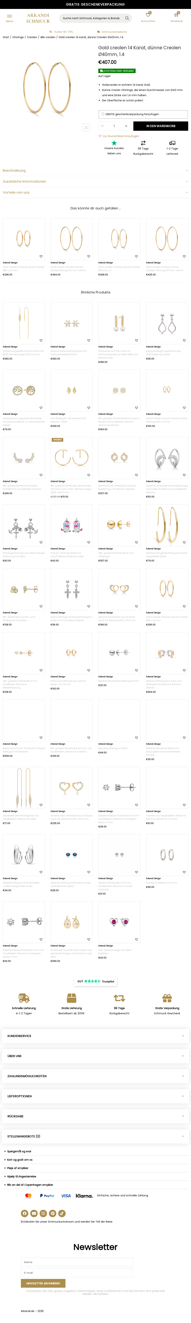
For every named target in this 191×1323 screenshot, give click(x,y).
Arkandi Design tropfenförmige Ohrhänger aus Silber (163, 352)
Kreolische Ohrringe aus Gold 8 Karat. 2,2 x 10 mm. (68, 682)
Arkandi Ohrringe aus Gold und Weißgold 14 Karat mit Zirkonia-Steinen (164, 684)
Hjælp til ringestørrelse (21, 1176)
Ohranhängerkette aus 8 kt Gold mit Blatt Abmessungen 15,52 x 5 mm (23, 352)
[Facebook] (24, 1213)
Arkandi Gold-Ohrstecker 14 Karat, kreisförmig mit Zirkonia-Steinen (117, 487)
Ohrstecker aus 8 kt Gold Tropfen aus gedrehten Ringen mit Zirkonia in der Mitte (71, 953)
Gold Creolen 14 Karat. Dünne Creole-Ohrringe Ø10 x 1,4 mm (167, 420)
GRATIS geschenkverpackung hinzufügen (132, 114)
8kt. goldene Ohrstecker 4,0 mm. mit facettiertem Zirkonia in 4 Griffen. (71, 750)
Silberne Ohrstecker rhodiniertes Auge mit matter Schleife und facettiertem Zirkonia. (167, 489)
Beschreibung (14, 170)
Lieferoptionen (19, 1096)
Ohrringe (18, 37)
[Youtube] (34, 1213)
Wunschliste (148, 21)
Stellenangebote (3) (23, 1136)
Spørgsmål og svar (19, 1151)
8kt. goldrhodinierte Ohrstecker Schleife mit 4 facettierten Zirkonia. (22, 487)
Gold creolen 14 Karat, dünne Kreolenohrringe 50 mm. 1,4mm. (68, 268)
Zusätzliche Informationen (24, 181)
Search (127, 18)
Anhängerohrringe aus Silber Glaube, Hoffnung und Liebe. (24, 554)
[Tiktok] (62, 1213)
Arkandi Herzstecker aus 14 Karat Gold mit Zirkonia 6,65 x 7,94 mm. (117, 618)
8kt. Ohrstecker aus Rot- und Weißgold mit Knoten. (19, 618)
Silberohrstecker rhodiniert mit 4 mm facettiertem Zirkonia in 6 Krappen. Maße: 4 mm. (118, 819)
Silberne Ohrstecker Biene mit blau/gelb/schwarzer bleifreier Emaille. (163, 752)
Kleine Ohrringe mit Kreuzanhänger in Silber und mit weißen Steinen (71, 618)
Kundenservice (19, 1036)
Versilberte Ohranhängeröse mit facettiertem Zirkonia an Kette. (21, 817)
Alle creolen (47, 37)
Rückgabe (15, 1116)
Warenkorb (176, 21)
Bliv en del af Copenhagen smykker (30, 1185)
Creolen (32, 37)
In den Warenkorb (160, 126)
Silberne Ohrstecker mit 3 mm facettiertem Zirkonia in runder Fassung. (115, 886)
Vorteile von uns (16, 192)
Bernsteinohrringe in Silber (113, 748)
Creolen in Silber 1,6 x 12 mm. (162, 882)
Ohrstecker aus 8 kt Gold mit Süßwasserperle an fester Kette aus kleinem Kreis (118, 354)
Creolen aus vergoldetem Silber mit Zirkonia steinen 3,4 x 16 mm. (166, 817)
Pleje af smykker (17, 1168)
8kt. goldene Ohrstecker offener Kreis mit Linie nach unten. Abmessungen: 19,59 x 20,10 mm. (71, 489)
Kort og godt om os (19, 1160)
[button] (118, 136)
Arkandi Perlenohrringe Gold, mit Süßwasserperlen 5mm (69, 352)
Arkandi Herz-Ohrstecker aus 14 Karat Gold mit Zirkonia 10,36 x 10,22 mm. (71, 817)
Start (6, 37)
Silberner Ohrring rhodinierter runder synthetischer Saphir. (71, 884)
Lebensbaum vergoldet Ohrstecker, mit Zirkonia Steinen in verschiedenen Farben (24, 422)
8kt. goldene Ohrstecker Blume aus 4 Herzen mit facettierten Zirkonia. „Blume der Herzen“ (119, 422)
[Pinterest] (52, 1213)
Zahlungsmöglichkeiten (26, 1076)
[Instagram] (43, 1213)
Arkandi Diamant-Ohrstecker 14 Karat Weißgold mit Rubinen (24, 750)
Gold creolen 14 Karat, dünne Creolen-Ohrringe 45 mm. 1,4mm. (165, 268)
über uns (14, 1056)
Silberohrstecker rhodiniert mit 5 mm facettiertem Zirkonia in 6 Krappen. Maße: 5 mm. (23, 953)
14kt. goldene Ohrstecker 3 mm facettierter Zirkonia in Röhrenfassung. (20, 684)
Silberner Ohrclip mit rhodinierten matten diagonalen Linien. (21, 884)
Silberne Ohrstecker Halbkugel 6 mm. (119, 681)
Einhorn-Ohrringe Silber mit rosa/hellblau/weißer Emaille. (67, 554)
